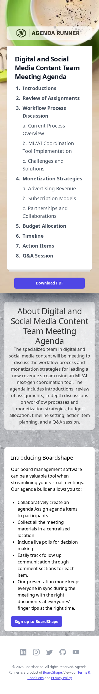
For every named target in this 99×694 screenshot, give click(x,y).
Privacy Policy (61, 678)
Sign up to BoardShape (36, 621)
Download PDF (50, 283)
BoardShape (52, 672)
